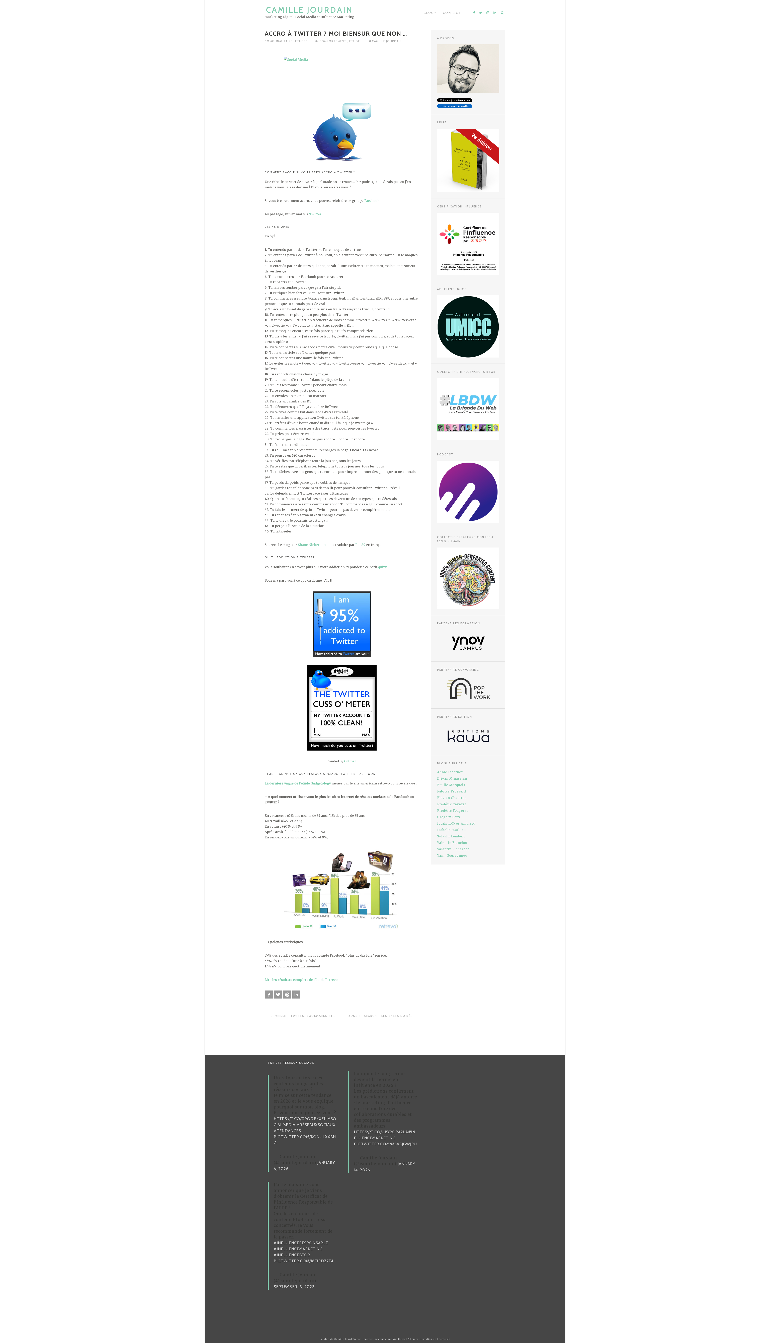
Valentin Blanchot (452, 843)
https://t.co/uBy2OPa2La (381, 1132)
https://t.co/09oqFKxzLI (300, 1118)
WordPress (399, 1339)
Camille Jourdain (309, 10)
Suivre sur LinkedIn (455, 106)
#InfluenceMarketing (298, 1248)
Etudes (302, 41)
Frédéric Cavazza (452, 804)
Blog (429, 13)
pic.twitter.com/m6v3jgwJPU (385, 1144)
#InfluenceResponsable (301, 1242)
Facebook (372, 201)
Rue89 (360, 545)
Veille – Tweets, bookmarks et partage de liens (308, 1016)
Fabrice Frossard (451, 791)
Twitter (315, 214)
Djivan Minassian (452, 778)
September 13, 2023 (294, 1286)
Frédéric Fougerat (452, 811)
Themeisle (443, 1339)
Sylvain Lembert (451, 836)
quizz (382, 567)
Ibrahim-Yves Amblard (456, 823)
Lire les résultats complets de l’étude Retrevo (301, 980)
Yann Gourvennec (452, 855)
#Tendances (287, 1130)
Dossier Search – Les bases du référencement (383, 1016)
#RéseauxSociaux (316, 1124)
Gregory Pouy (448, 817)
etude (355, 41)
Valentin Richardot (453, 849)
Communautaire (279, 41)
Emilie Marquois (451, 785)
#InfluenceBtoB (292, 1255)
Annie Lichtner (450, 772)
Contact (452, 13)
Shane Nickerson (312, 545)
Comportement (333, 41)
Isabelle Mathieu (451, 830)
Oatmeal (351, 761)
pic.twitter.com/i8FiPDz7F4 (303, 1261)
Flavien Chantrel (451, 798)
